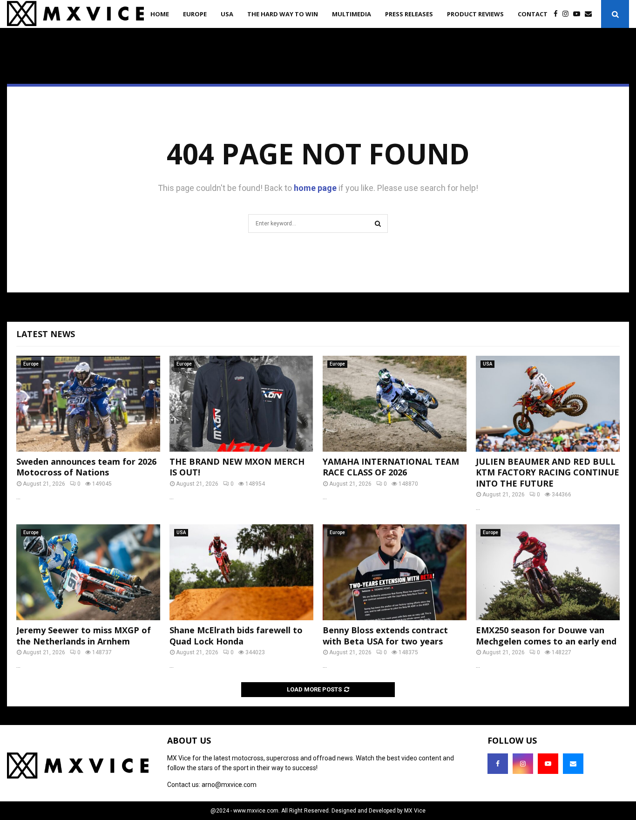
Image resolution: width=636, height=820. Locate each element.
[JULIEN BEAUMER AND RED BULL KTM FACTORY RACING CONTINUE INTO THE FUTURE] (548, 404)
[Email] (590, 14)
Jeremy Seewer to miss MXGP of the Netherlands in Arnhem (83, 635)
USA (227, 14)
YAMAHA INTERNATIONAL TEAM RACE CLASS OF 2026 (391, 467)
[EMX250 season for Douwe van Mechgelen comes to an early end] (548, 572)
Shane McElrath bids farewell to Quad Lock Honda (236, 635)
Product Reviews (475, 14)
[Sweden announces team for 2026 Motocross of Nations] (88, 404)
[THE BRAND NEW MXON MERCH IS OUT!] (241, 404)
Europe (195, 14)
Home (159, 14)
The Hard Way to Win (282, 14)
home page (315, 188)
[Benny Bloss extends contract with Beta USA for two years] (395, 572)
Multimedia (351, 14)
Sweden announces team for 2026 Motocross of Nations (86, 467)
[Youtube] (579, 14)
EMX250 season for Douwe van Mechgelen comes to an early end (546, 635)
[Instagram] (567, 14)
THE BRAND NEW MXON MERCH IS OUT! (236, 467)
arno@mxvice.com (229, 784)
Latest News (45, 333)
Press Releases (409, 14)
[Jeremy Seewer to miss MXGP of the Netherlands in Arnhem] (88, 572)
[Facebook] (558, 14)
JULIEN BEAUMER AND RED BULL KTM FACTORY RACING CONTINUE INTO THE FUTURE (547, 472)
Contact (533, 14)
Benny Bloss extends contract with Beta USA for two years (385, 635)
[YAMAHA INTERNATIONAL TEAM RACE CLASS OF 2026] (395, 404)
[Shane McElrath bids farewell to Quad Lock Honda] (241, 572)
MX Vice (415, 810)
